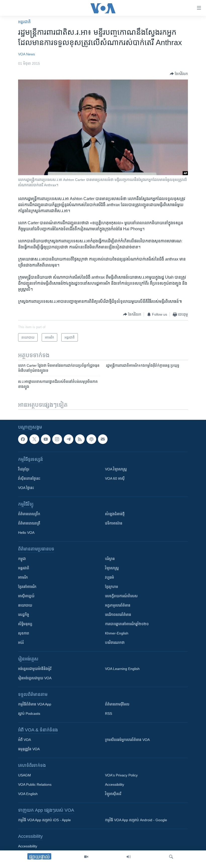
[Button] (179, 74)
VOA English (28, 794)
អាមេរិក (23, 577)
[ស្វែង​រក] (171, 856)
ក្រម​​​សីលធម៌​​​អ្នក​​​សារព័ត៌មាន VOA (127, 740)
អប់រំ (21, 643)
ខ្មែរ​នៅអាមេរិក (27, 587)
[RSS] (80, 439)
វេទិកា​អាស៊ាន (113, 523)
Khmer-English (116, 633)
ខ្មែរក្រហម (111, 587)
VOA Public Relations (35, 784)
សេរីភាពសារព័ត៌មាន (118, 615)
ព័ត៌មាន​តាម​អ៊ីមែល (117, 704)
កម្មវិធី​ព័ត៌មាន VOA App (34, 704)
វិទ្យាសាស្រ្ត (112, 568)
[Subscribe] (103, 439)
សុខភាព (23, 633)
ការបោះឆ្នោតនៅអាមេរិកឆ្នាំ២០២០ (127, 624)
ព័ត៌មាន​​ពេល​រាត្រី (29, 523)
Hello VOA (26, 533)
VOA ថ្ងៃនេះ (26, 488)
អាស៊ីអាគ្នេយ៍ (26, 596)
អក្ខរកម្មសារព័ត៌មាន (117, 605)
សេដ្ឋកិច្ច (23, 615)
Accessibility (114, 784)
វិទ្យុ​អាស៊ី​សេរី (113, 794)
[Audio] (128, 856)
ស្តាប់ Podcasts (29, 713)
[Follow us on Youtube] (45, 439)
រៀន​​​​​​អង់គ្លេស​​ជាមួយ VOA (35, 678)
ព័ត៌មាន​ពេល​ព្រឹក (29, 514)
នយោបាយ (25, 605)
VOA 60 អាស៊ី (115, 478)
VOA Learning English (122, 669)
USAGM (24, 775)
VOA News (26, 54)
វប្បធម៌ (109, 577)
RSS (108, 713)
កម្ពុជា (22, 559)
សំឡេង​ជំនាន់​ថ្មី (115, 514)
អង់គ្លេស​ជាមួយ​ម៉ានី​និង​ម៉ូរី (34, 669)
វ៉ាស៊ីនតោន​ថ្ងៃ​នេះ (29, 478)
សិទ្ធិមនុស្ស (25, 624)
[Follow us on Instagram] (57, 439)
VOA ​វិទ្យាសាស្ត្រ (116, 469)
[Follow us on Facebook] (23, 439)
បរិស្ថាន (110, 559)
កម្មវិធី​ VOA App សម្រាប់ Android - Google (136, 820)
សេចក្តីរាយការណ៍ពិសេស (121, 596)
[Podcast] (91, 439)
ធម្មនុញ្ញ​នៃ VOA (29, 749)
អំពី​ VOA (24, 740)
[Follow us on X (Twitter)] (34, 439)
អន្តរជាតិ (24, 22)
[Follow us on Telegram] (68, 439)
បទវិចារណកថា (115, 643)
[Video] (86, 856)
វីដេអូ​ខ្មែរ (23, 469)
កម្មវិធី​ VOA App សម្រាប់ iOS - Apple (44, 820)
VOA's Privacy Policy (121, 775)
